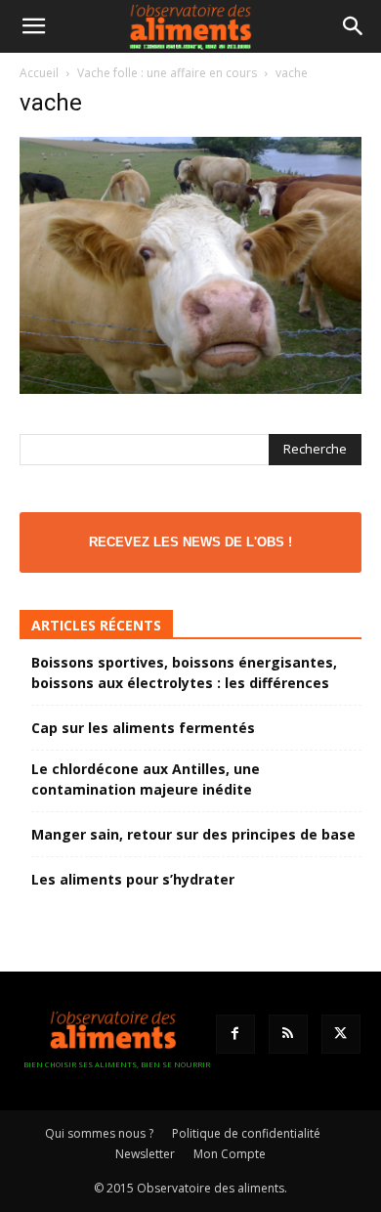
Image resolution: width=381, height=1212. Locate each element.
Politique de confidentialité (246, 1133)
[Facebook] (235, 1034)
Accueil (39, 73)
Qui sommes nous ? (99, 1133)
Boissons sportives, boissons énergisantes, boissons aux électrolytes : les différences (184, 672)
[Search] (353, 26)
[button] (33, 26)
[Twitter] (340, 1034)
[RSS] (288, 1034)
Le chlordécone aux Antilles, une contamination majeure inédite (145, 779)
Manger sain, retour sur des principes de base (193, 834)
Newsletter (145, 1154)
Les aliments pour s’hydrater (132, 879)
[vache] (190, 388)
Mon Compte (229, 1154)
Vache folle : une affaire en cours (167, 73)
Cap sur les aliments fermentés (143, 727)
